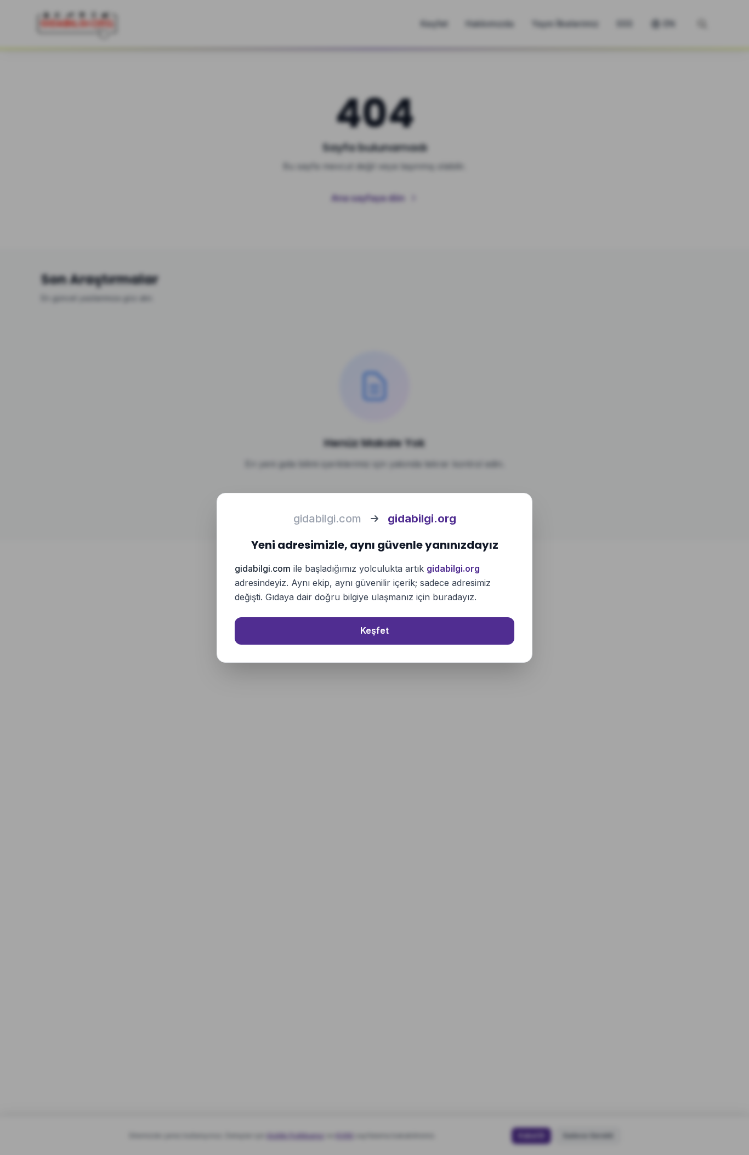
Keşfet (374, 630)
